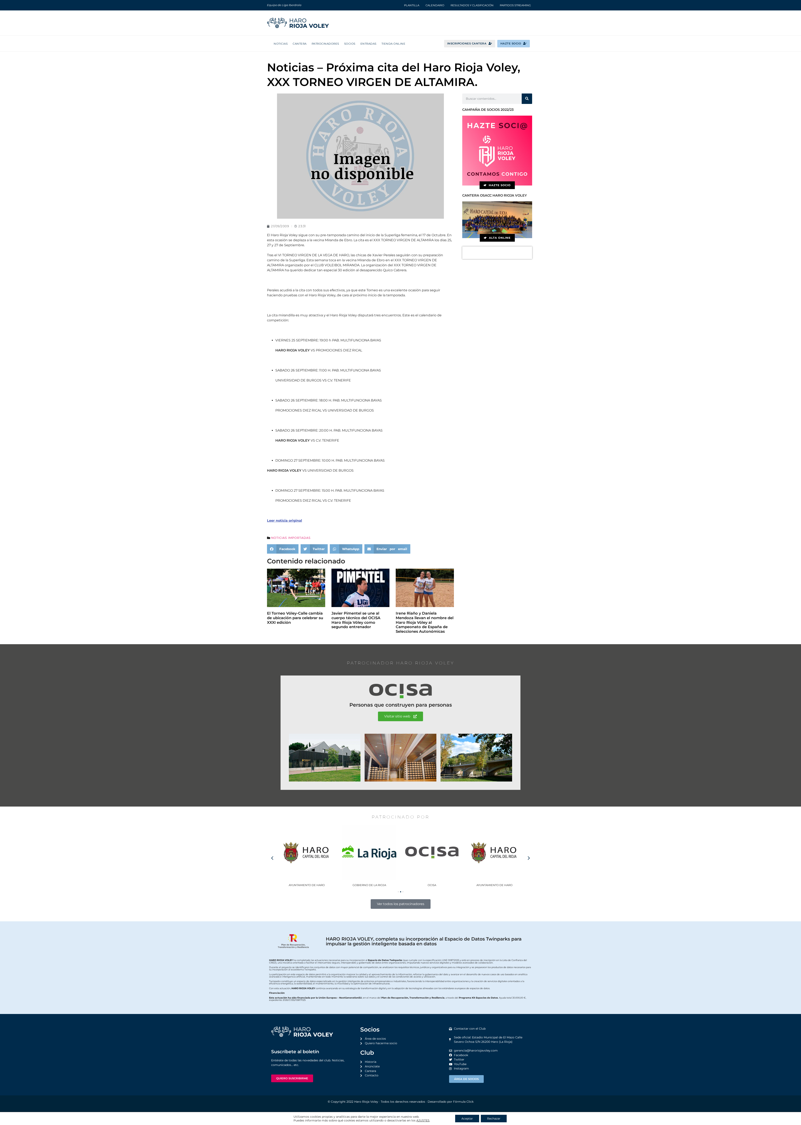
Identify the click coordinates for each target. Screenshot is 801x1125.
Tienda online (394, 43)
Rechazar (493, 1118)
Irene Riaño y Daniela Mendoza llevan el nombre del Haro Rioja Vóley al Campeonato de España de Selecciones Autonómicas (424, 622)
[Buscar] (527, 98)
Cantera (300, 43)
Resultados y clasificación (472, 5)
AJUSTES (422, 1120)
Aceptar (467, 1118)
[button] (282, 549)
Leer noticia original (284, 521)
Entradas (368, 43)
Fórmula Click (463, 1102)
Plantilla (411, 5)
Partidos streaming (515, 5)
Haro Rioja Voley (366, 1102)
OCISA (369, 885)
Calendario (435, 5)
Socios (349, 43)
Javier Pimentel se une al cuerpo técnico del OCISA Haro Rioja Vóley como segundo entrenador (355, 620)
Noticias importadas (291, 538)
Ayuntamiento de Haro (432, 885)
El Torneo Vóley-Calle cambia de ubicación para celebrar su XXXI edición (295, 618)
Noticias (281, 43)
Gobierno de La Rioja (307, 885)
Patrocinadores (325, 43)
